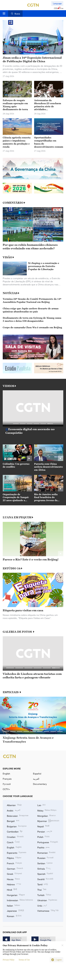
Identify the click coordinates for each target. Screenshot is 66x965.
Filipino (14, 857)
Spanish (45, 873)
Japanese (15, 910)
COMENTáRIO (13, 202)
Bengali (13, 820)
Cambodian (14, 831)
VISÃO (7, 257)
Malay (47, 810)
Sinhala (44, 868)
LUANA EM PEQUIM (17, 517)
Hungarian (16, 894)
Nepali (43, 826)
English (6, 773)
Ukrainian (47, 900)
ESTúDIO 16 (12, 568)
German (15, 868)
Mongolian (46, 815)
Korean (14, 916)
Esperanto (16, 852)
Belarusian (17, 815)
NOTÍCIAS (10, 293)
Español (37, 773)
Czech (13, 842)
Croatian (15, 836)
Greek (14, 873)
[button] (6, 731)
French (14, 863)
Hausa (13, 879)
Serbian (45, 863)
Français (7, 778)
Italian (13, 905)
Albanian (14, 805)
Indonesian (20, 900)
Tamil (42, 884)
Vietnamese (48, 910)
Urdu (42, 905)
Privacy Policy (8, 960)
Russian (45, 857)
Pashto (43, 847)
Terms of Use (24, 960)
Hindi (12, 889)
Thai (41, 889)
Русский (7, 784)
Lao (41, 805)
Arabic (13, 810)
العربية (36, 778)
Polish (43, 836)
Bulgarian (16, 826)
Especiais (11, 692)
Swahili (45, 879)
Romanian (46, 852)
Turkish (44, 894)
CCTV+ (6, 789)
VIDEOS (8, 386)
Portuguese (47, 842)
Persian (44, 831)
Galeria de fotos (18, 631)
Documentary (40, 784)
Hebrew (14, 884)
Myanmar (48, 820)
